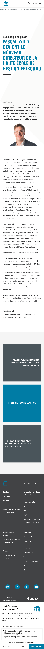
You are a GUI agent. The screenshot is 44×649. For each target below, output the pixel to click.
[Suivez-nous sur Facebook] (26, 586)
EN (34, 483)
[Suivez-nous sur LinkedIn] (7, 586)
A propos (27, 532)
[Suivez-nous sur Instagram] (17, 586)
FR (24, 483)
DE (29, 483)
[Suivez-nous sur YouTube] (36, 586)
